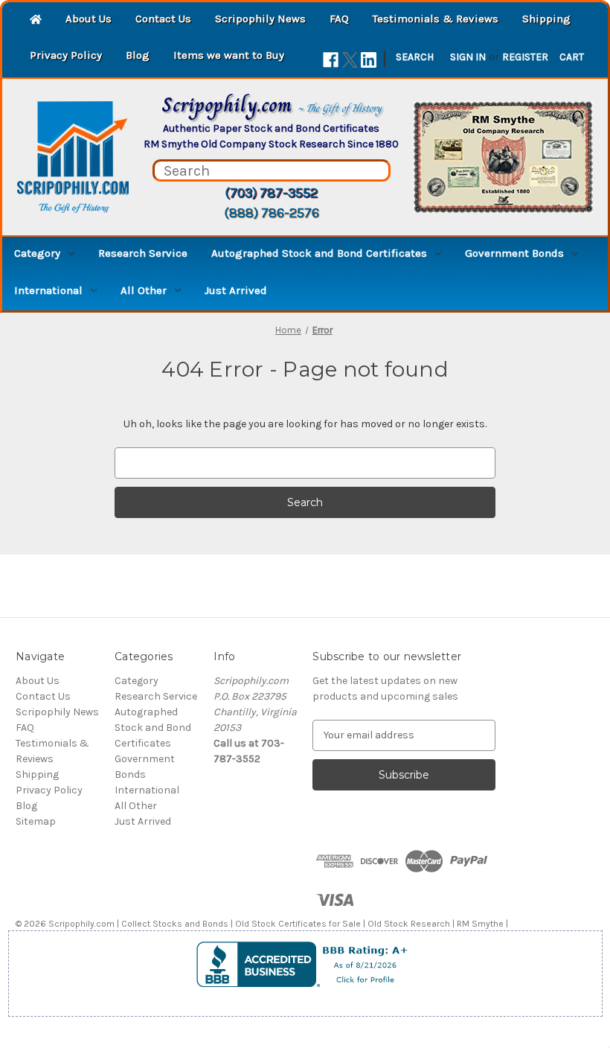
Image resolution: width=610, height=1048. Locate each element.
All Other (144, 290)
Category (37, 253)
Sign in (468, 57)
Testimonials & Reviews (435, 18)
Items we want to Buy (228, 55)
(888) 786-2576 (271, 213)
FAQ (339, 18)
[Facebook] (330, 60)
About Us (88, 18)
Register (525, 57)
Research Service (142, 253)
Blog (138, 55)
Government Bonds (514, 253)
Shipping (546, 18)
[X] (350, 60)
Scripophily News (260, 18)
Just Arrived (236, 290)
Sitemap (36, 821)
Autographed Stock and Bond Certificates (319, 253)
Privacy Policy (66, 55)
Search (415, 57)
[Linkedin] (368, 60)
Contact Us (163, 18)
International (48, 290)
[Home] (36, 20)
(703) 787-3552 (271, 193)
